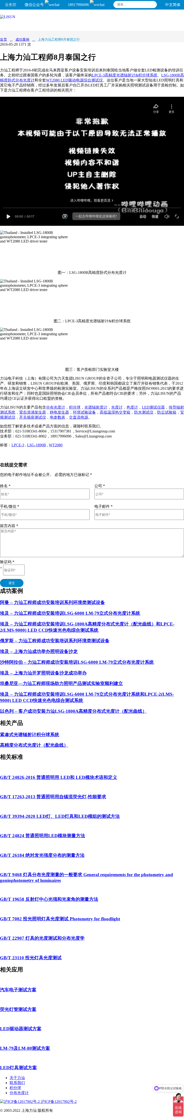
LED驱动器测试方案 (20, 1028)
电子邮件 (103, 506)
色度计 (132, 407)
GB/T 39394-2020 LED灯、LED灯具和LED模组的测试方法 (60, 816)
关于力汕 (17, 1078)
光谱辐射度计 (95, 407)
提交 (12, 583)
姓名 (5, 486)
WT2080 (56, 445)
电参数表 (57, 417)
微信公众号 (35, 5)
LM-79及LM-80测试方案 (25, 1048)
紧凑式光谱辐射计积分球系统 (29, 734)
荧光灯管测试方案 (18, 1009)
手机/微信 (9, 506)
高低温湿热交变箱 (115, 412)
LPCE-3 (18, 445)
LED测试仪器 (153, 407)
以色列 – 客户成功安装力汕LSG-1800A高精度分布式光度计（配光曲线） (73, 711)
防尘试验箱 (166, 412)
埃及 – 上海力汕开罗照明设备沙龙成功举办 (43, 672)
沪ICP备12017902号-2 (58, 1102)
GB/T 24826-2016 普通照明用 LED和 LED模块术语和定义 (58, 777)
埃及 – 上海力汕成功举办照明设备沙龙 (39, 651)
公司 (99, 486)
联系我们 (17, 1083)
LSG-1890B (36, 445)
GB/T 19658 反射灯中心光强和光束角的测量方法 (49, 899)
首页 (3, 39)
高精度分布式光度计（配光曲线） (34, 745)
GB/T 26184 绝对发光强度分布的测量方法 (42, 855)
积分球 (74, 407)
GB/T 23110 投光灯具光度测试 (31, 957)
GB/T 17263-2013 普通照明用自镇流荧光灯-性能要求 (53, 796)
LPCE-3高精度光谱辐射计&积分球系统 (124, 75)
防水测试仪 (143, 412)
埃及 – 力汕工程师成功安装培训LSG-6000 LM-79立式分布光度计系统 (70, 613)
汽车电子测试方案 (18, 989)
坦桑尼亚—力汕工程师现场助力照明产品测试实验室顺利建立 (61, 683)
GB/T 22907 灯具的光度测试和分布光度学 (42, 938)
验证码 (7, 562)
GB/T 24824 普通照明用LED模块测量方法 (42, 835)
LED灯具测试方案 (18, 1067)
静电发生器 (59, 412)
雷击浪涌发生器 (32, 412)
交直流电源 (78, 417)
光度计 (117, 407)
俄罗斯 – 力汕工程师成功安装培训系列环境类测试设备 (54, 640)
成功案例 (22, 39)
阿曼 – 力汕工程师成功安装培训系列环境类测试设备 (52, 602)
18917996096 (79, 5)
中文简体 (172, 5)
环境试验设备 (84, 412)
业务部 (10, 5)
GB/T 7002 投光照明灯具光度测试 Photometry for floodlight (60, 918)
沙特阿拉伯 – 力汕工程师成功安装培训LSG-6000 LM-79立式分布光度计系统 (77, 662)
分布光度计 (55, 407)
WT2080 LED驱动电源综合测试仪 (74, 80)
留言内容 (9, 526)
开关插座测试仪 (32, 417)
